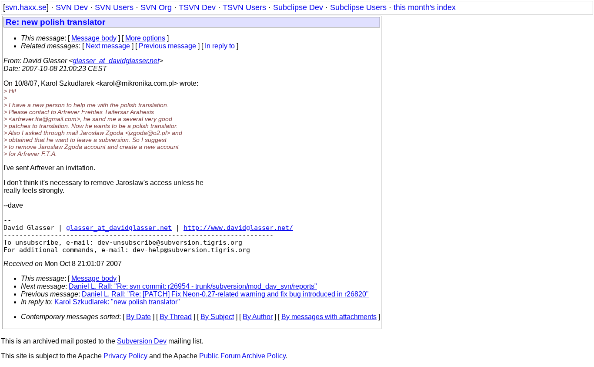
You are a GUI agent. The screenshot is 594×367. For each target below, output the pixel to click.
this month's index (425, 7)
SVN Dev (72, 7)
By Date (138, 316)
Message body (94, 38)
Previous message (167, 46)
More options (145, 38)
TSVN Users (244, 7)
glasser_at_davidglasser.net (116, 60)
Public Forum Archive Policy (242, 356)
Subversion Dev (142, 341)
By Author (258, 316)
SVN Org (156, 7)
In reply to (220, 46)
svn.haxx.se (26, 7)
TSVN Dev (197, 7)
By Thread (176, 316)
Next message (108, 46)
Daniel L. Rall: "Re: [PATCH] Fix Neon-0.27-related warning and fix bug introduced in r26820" (225, 294)
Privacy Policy (125, 356)
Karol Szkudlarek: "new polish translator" (117, 302)
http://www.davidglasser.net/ (238, 227)
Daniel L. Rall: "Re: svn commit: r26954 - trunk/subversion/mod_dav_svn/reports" (193, 286)
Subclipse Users (358, 7)
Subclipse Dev (298, 7)
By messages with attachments (329, 316)
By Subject (217, 316)
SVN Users (114, 7)
